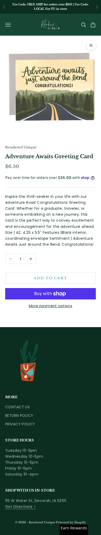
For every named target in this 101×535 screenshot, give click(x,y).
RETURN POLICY (19, 415)
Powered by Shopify (71, 522)
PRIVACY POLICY (20, 424)
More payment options (50, 305)
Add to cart (50, 278)
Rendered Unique (21, 147)
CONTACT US (17, 407)
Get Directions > (20, 506)
